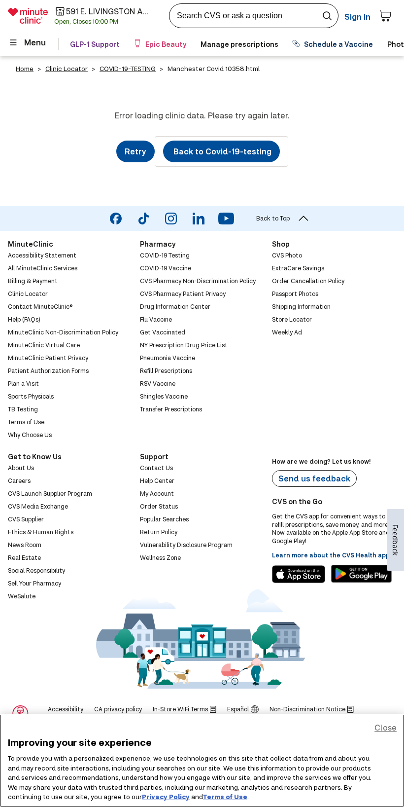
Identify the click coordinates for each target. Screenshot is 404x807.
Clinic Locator (66, 69)
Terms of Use (225, 797)
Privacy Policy (166, 797)
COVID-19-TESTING (128, 69)
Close (385, 727)
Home (25, 69)
